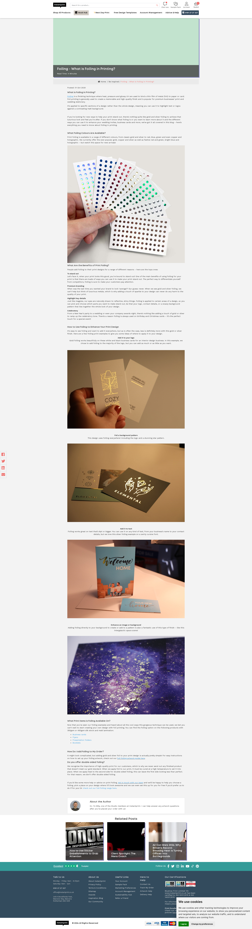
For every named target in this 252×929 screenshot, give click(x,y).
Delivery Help (146, 894)
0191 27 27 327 (191, 13)
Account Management (125, 891)
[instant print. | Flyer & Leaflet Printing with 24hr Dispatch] (59, 5)
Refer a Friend (121, 898)
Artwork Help (146, 891)
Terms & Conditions (97, 888)
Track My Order (147, 888)
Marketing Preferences (125, 888)
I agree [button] (184, 924)
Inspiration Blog (95, 898)
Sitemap (92, 891)
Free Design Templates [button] (125, 13)
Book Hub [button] (82, 13)
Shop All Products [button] (61, 13)
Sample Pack (121, 884)
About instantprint (97, 881)
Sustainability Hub (123, 895)
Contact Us (145, 884)
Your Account (121, 881)
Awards (91, 895)
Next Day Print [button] (102, 13)
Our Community (95, 901)
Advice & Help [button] (172, 13)
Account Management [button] (151, 13)
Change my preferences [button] (202, 924)
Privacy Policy (94, 884)
